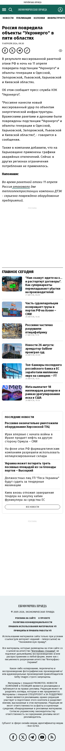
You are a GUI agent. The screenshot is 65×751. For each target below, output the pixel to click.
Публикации (23, 18)
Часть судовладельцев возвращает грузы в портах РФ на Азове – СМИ (41, 308)
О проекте (44, 618)
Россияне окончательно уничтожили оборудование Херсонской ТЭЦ (31, 425)
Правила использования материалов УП (32, 626)
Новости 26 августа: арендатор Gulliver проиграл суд (39, 348)
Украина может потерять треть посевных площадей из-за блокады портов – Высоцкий (30, 467)
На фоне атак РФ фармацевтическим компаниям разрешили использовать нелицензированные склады (32, 452)
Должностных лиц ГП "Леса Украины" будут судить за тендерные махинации (32, 481)
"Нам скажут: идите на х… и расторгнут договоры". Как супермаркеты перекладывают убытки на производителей (43, 285)
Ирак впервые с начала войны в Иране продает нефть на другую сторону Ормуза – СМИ (29, 437)
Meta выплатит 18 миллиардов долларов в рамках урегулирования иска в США (42, 392)
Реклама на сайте (25, 618)
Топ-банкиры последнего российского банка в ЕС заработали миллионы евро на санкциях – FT (43, 370)
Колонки (39, 18)
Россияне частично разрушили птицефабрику (39, 328)
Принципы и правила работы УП (33, 630)
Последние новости (19, 417)
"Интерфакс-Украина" (43, 651)
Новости (8, 18)
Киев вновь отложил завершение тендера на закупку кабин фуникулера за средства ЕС (29, 496)
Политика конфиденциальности (32, 622)
